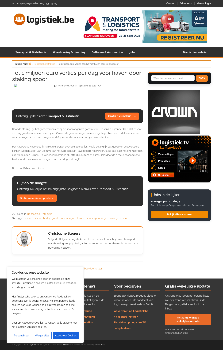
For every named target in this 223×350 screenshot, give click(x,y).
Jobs (132, 52)
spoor (90, 218)
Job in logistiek (72, 328)
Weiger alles (42, 335)
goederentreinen (61, 218)
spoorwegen (101, 218)
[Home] (29, 63)
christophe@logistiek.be (26, 3)
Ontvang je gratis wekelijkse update (187, 319)
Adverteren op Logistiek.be (131, 311)
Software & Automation (107, 52)
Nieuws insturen (127, 316)
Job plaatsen (122, 328)
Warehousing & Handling (69, 52)
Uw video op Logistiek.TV (130, 322)
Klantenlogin (204, 3)
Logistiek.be (34, 345)
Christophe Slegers (64, 233)
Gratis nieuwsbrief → (122, 116)
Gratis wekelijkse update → (37, 198)
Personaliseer (21, 335)
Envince (66, 345)
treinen (123, 218)
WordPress (100, 345)
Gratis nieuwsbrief (195, 52)
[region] (45, 305)
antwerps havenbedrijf (38, 218)
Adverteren (186, 3)
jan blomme (78, 218)
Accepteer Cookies (66, 335)
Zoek (201, 78)
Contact (170, 3)
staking (113, 218)
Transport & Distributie (31, 52)
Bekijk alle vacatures (179, 214)
